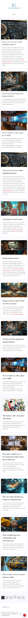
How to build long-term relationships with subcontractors (11, 538)
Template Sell (5, 615)
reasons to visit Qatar (17, 229)
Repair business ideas (11, 258)
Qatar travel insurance (18, 314)
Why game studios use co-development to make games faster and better (13, 457)
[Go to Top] (24, 615)
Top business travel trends (12, 219)
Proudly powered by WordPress (9, 613)
